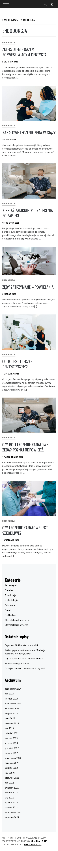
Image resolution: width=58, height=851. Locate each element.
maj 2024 (9, 693)
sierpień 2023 (11, 713)
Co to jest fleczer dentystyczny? (17, 364)
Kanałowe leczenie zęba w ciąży (29, 132)
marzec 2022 (11, 792)
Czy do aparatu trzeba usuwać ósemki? (24, 658)
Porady (8, 610)
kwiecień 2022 (12, 788)
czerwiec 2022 (12, 778)
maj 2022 (9, 783)
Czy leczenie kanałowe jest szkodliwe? (25, 530)
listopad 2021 (11, 807)
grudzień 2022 (12, 748)
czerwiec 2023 (12, 723)
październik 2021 (13, 812)
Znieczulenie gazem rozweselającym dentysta (24, 52)
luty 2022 (9, 797)
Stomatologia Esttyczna (16, 625)
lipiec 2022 (10, 773)
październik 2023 (13, 703)
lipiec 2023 (10, 718)
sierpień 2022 (11, 768)
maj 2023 (9, 728)
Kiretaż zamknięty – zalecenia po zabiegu (27, 213)
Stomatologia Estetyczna (17, 620)
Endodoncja (8, 43)
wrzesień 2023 (12, 708)
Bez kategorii (11, 585)
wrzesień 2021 (12, 817)
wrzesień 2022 (12, 763)
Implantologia (11, 600)
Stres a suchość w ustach (17, 663)
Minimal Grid (39, 841)
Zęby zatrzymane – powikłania (28, 287)
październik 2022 (13, 758)
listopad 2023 (11, 699)
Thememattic (32, 844)
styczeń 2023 (11, 743)
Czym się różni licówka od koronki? (21, 645)
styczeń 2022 (11, 802)
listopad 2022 (11, 753)
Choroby (9, 590)
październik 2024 (13, 689)
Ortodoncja (10, 605)
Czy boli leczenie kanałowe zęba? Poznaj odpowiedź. (25, 447)
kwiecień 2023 (12, 733)
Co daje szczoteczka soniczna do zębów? (25, 668)
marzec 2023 (11, 738)
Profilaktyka (10, 615)
